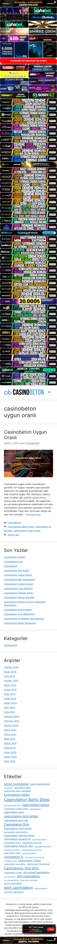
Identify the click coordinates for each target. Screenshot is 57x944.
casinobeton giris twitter (21, 816)
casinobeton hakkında (39, 839)
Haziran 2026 (11, 667)
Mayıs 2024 (10, 730)
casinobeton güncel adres (16, 832)
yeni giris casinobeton (14, 892)
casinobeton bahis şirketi (12, 805)
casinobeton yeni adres (14, 864)
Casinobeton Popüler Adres (18, 593)
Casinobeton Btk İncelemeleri (19, 579)
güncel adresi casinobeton (29, 880)
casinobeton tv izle (10, 861)
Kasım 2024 (10, 703)
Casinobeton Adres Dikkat (18, 575)
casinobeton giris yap (16, 820)
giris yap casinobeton (11, 880)
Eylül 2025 (9, 676)
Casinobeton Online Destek (18, 584)
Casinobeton (14, 522)
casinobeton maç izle (31, 843)
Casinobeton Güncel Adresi (19, 835)
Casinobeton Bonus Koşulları (19, 597)
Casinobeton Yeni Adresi (38, 864)
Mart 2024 (9, 739)
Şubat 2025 (10, 689)
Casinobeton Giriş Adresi (18, 828)
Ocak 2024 (10, 748)
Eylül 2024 (9, 712)
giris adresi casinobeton (36, 872)
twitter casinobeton (40, 888)
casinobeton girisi (14, 812)
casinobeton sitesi (12, 853)
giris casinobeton (10, 877)
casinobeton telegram (29, 853)
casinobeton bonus (35, 805)
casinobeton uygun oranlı (27, 530)
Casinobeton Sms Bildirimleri (19, 614)
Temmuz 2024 (11, 721)
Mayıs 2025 (10, 685)
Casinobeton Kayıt (12, 843)
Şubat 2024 (10, 743)
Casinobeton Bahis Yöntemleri (20, 623)
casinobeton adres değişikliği (17, 791)
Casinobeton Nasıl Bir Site (18, 846)
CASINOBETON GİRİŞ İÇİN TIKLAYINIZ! (28, 61)
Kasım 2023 (10, 757)
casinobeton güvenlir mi (17, 839)
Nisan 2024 (10, 734)
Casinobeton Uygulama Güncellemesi (24, 618)
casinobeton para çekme (42, 846)
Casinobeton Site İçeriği (16, 570)
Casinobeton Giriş (13, 561)
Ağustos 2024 (11, 716)
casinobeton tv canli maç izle (34, 857)
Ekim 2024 (9, 707)
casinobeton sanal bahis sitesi (31, 850)
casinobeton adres (22, 787)
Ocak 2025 (10, 694)
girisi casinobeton (28, 876)
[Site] (28, 102)
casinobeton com (35, 809)
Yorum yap (13, 534)
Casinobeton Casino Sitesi (16, 809)
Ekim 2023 (9, 761)
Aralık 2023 (10, 752)
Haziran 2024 (11, 725)
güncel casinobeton (13, 883)
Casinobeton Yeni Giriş (21, 868)
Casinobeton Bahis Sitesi (21, 526)
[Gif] (28, 164)
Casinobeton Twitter (29, 860)
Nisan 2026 (10, 671)
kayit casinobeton (18, 887)
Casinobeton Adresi (14, 557)
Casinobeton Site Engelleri (18, 609)
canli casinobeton (40, 784)
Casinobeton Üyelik (13, 872)
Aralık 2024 (10, 698)
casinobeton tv (13, 856)
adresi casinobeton (16, 784)
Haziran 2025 (11, 680)
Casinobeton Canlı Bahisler (18, 588)
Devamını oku (33, 514)
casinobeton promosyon (12, 850)
